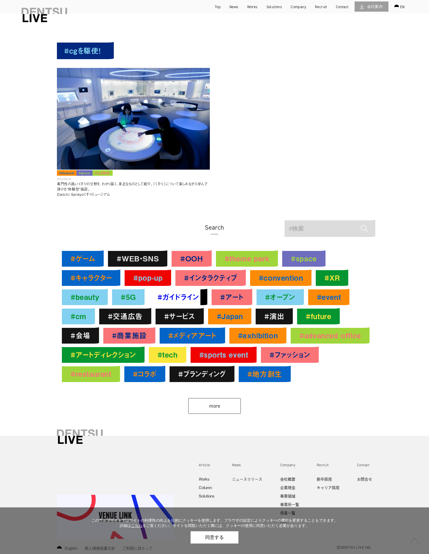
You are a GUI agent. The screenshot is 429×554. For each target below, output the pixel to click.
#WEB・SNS (138, 258)
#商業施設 (129, 335)
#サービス (179, 316)
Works (204, 479)
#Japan (230, 316)
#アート (231, 296)
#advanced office (330, 335)
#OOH (191, 258)
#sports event (223, 354)
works (252, 6)
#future (318, 316)
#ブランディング (202, 373)
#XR (332, 277)
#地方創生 (264, 373)
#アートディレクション (103, 354)
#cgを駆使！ (102, 173)
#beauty (85, 296)
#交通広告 (125, 316)
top (218, 6)
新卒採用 (328, 7)
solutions (274, 6)
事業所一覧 (289, 504)
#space (84, 173)
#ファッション (290, 354)
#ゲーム (83, 258)
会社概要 (287, 479)
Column (205, 487)
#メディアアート (192, 335)
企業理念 (287, 487)
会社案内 (375, 6)
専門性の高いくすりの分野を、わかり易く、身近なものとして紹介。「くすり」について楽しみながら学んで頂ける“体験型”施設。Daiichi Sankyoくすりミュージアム (132, 189)
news (233, 6)
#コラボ (145, 373)
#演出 (274, 316)
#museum (66, 173)
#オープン (280, 296)
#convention (281, 277)
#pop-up (148, 277)
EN (402, 6)
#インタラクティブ (210, 277)
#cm (78, 316)
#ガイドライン (178, 296)
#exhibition (258, 335)
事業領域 (287, 496)
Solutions (206, 496)
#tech (168, 354)
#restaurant (91, 373)
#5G (128, 296)
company (298, 6)
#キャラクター (91, 277)
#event (329, 296)
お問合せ (364, 479)
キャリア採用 (328, 16)
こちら (136, 525)
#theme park (247, 258)
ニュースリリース (247, 479)
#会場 (80, 335)
